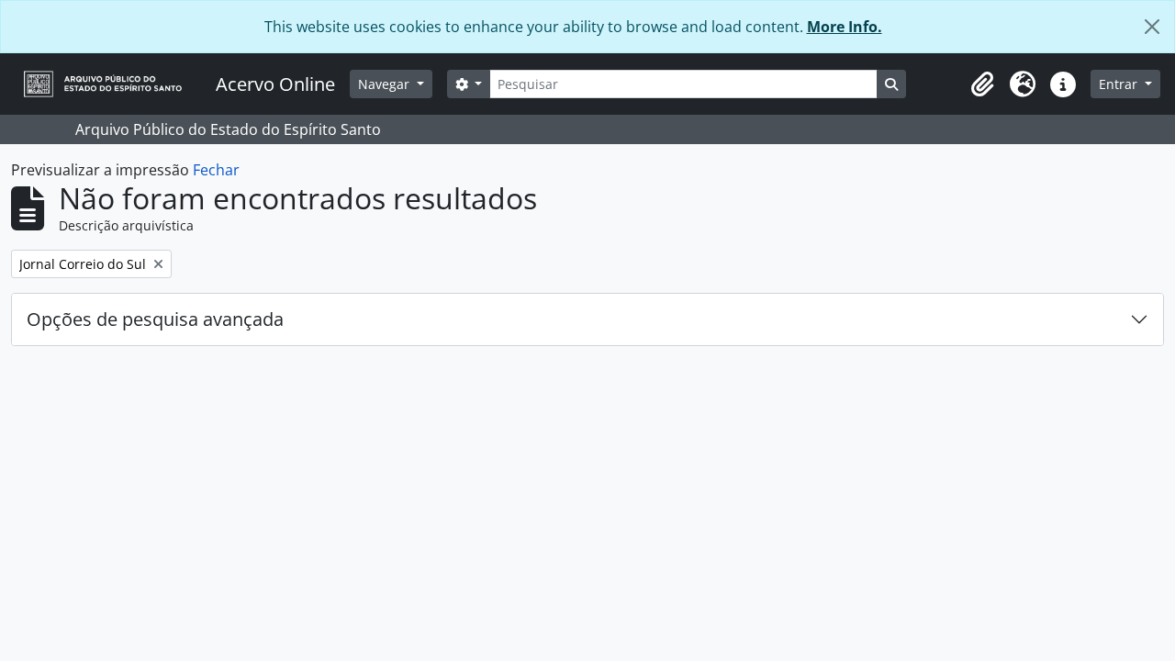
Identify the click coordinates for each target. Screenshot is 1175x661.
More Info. (844, 27)
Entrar (1120, 84)
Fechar (216, 170)
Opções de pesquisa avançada (155, 319)
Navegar (385, 84)
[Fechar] (1152, 26)
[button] (982, 84)
